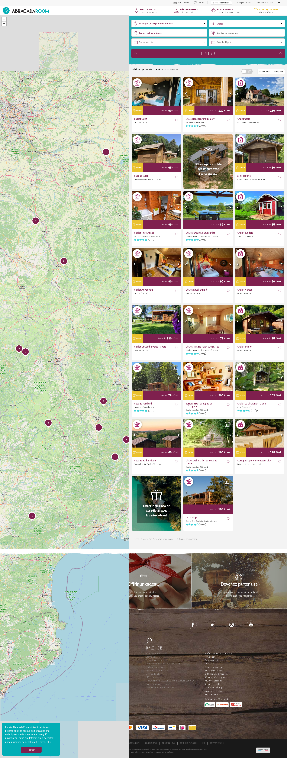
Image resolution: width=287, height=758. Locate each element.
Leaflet (102, 715)
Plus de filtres (264, 15)
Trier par (277, 15)
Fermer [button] (31, 750)
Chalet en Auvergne (188, 539)
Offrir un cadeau (143, 752)
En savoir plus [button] (43, 742)
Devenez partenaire (239, 752)
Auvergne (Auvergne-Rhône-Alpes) (159, 539)
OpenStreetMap (113, 715)
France (136, 539)
